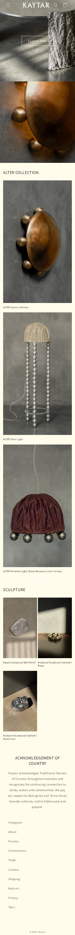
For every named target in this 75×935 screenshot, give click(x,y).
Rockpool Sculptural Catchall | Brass (55, 664)
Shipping (14, 879)
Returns (13, 888)
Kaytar (41, 931)
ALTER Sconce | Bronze (16, 307)
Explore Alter (37, 41)
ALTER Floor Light (13, 439)
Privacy (13, 898)
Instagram (15, 822)
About (12, 832)
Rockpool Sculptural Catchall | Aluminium (20, 737)
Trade (12, 860)
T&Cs (11, 907)
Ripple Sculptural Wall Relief (19, 662)
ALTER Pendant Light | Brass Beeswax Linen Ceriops (32, 571)
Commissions (17, 851)
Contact (13, 870)
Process (13, 841)
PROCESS (37, 581)
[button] (8, 5)
